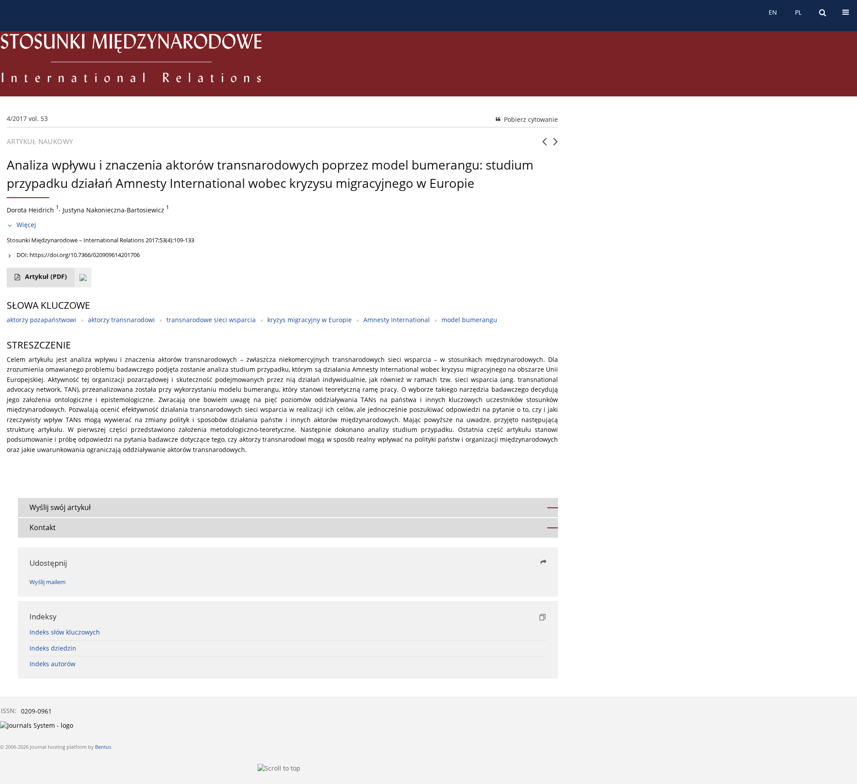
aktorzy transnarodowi (121, 319)
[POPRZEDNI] (544, 145)
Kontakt (42, 527)
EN (773, 12)
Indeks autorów (52, 664)
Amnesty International (396, 319)
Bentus (103, 746)
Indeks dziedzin (52, 648)
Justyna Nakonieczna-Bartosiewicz (113, 209)
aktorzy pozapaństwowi (41, 319)
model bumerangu (469, 319)
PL (798, 12)
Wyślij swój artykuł (60, 507)
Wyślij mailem (47, 582)
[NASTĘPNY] (555, 145)
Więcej (26, 224)
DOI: (78, 255)
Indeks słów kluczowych (64, 632)
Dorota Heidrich (30, 209)
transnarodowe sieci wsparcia (211, 319)
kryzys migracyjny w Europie (309, 319)
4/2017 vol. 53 (27, 118)
